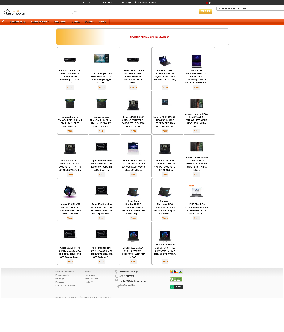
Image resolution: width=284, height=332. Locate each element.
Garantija (76, 22)
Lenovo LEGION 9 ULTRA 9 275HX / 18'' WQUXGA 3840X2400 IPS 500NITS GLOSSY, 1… (165, 76)
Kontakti (102, 22)
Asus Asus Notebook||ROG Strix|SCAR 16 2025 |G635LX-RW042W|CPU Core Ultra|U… (133, 207)
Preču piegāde (60, 22)
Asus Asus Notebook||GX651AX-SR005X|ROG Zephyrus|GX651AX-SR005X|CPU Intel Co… (196, 76)
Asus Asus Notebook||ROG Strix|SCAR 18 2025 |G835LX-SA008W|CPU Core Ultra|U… (165, 207)
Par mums (90, 275)
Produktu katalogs (18, 22)
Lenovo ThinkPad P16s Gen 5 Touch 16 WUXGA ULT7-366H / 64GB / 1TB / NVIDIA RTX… (196, 120)
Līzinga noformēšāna (65, 285)
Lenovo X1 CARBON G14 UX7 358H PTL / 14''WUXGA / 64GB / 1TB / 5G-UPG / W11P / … (165, 250)
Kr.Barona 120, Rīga (147, 2)
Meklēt (205, 11)
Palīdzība (89, 22)
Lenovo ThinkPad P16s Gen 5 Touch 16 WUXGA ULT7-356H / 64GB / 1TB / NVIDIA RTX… (196, 163)
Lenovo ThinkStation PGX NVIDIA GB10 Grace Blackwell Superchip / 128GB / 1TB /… (133, 76)
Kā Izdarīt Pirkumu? (39, 22)
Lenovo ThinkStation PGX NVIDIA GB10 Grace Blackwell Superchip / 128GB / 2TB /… (70, 76)
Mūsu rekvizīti (91, 278)
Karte (87, 282)
